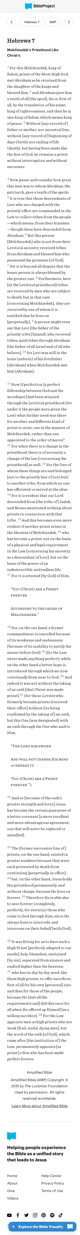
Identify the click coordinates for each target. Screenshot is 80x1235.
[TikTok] (61, 1215)
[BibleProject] (40, 6)
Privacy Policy (52, 1183)
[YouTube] (9, 1215)
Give (11, 1190)
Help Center (51, 1176)
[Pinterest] (43, 1215)
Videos (12, 1198)
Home (12, 1176)
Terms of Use (52, 1190)
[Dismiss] (12, 1226)
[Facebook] (18, 1215)
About (12, 1183)
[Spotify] (52, 1215)
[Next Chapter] (68, 22)
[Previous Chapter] (11, 22)
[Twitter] (26, 1215)
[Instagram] (35, 1215)
